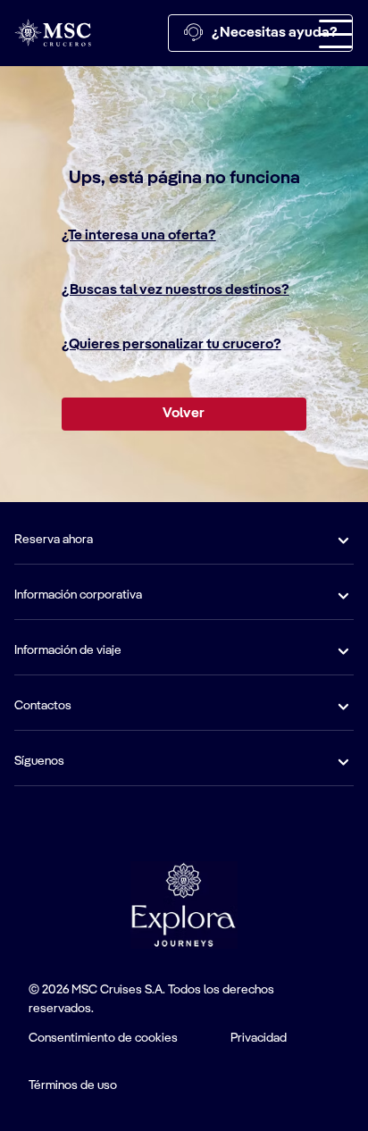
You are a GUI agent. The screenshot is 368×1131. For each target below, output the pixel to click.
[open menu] (336, 33)
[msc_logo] (52, 32)
